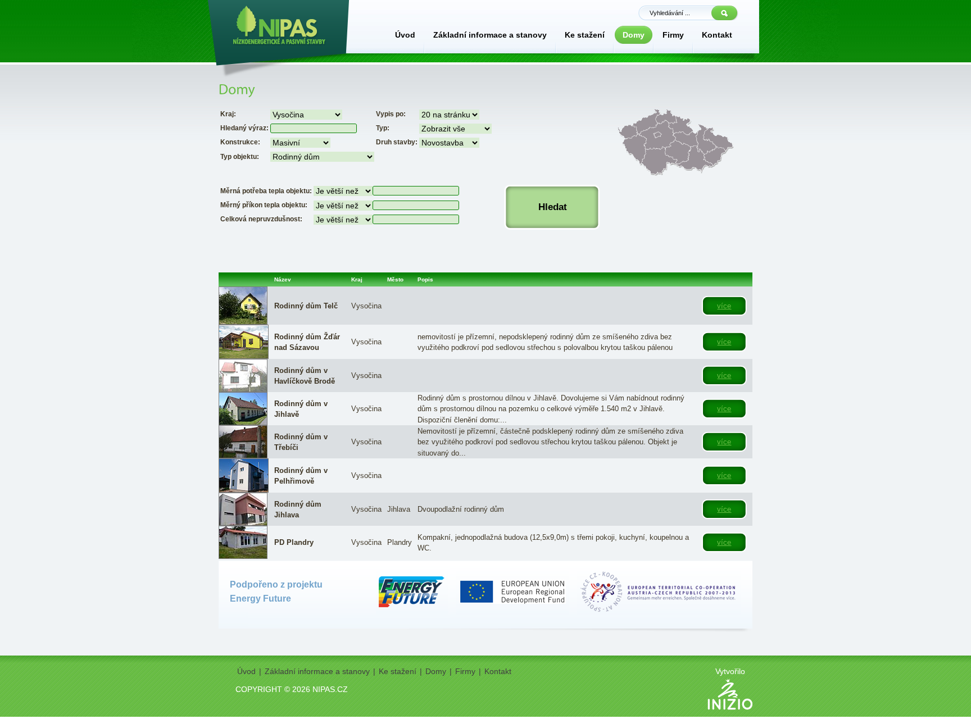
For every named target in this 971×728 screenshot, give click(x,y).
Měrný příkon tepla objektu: (263, 205)
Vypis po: (391, 114)
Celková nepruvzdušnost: (261, 219)
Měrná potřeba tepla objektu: (266, 191)
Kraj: (228, 114)
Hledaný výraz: (244, 128)
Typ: (382, 128)
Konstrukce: (240, 142)
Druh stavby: (397, 142)
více (724, 306)
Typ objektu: (239, 157)
